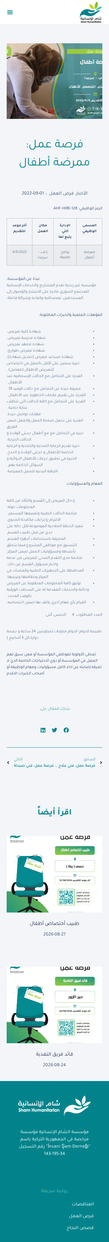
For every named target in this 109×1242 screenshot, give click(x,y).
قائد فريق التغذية (54, 1054)
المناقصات (83, 1204)
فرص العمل (61, 194)
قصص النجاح (80, 1228)
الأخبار (82, 194)
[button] (10, 12)
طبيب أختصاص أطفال (54, 924)
